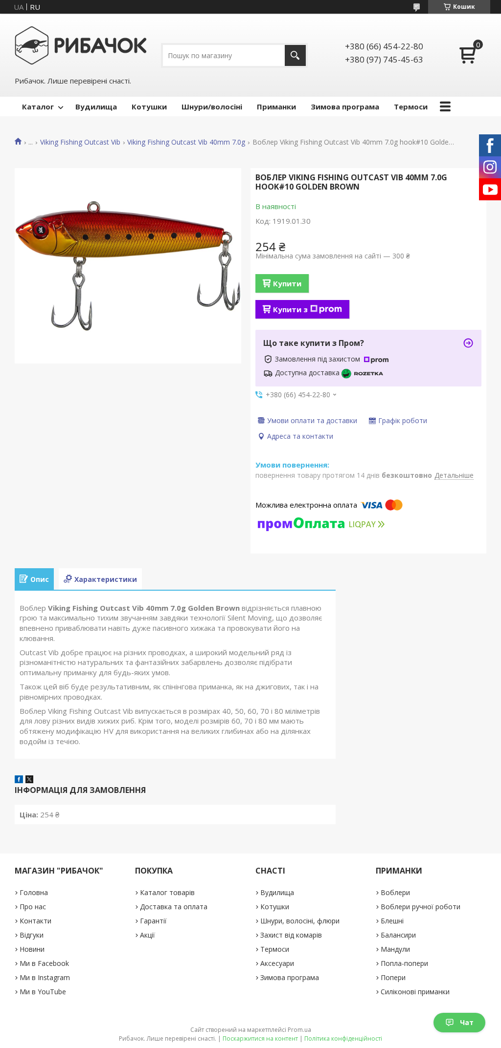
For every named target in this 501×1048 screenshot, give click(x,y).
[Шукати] (295, 55)
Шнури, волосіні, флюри (300, 920)
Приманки (276, 106)
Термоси (411, 106)
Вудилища (96, 106)
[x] (29, 780)
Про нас (33, 906)
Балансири (398, 935)
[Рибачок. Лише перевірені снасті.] (81, 44)
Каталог (38, 106)
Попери (393, 977)
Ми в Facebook (44, 963)
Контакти (35, 920)
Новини (32, 949)
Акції (147, 935)
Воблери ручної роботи (420, 906)
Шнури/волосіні (212, 106)
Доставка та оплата (173, 906)
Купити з (290, 309)
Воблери (395, 892)
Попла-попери (404, 963)
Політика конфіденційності (343, 1038)
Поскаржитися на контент (260, 1038)
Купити (287, 283)
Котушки (149, 106)
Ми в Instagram (45, 977)
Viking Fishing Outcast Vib (80, 142)
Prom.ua (299, 1030)
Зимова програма (345, 106)
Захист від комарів (291, 935)
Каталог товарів (167, 892)
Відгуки (32, 935)
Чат (467, 1022)
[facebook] (19, 780)
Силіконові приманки (415, 991)
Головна (34, 892)
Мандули (395, 949)
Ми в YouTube (43, 991)
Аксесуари (277, 963)
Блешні (392, 920)
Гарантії (153, 920)
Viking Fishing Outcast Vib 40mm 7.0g (186, 142)
